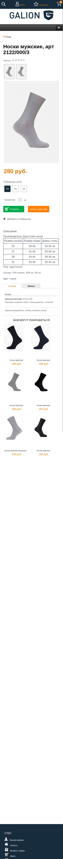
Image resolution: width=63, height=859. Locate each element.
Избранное (43, 5)
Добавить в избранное (19, 219)
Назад (8, 36)
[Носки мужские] (9, 71)
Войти (22, 5)
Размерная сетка (13, 181)
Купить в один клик (38, 209)
